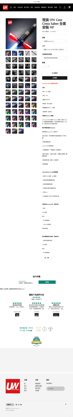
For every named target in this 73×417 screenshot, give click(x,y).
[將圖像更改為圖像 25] (34, 79)
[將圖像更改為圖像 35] (34, 92)
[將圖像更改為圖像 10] (34, 59)
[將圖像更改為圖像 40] (34, 98)
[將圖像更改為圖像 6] (8, 59)
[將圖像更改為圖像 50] (34, 111)
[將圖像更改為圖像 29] (27, 85)
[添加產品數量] (43, 66)
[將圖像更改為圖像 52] (14, 118)
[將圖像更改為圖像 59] (27, 124)
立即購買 (54, 78)
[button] (47, 282)
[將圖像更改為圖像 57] (14, 124)
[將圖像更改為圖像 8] (21, 59)
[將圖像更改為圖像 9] (27, 59)
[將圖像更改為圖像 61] (8, 131)
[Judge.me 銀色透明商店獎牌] (44, 329)
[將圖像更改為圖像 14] (27, 66)
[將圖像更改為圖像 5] (34, 53)
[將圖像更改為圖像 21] (8, 79)
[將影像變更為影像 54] (27, 118)
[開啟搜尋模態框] (60, 7)
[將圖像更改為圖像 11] (8, 66)
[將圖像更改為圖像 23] (21, 79)
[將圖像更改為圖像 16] (8, 72)
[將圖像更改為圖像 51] (8, 118)
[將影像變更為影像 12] (14, 66)
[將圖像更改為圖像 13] (21, 66)
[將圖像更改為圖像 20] (34, 72)
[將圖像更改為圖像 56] (8, 124)
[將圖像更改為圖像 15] (34, 66)
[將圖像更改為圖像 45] (34, 105)
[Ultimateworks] (5, 7)
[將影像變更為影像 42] (14, 105)
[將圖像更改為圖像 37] (14, 98)
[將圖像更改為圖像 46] (8, 111)
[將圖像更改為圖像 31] (8, 92)
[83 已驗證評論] (36, 347)
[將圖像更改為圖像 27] (14, 85)
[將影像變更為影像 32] (14, 92)
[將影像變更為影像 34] (27, 92)
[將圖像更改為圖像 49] (27, 111)
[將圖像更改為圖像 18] (21, 72)
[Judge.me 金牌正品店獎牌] (38, 329)
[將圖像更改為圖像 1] (8, 53)
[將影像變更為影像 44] (27, 105)
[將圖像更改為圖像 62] (14, 131)
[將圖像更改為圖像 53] (21, 118)
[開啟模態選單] (11, 7)
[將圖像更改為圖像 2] (14, 53)
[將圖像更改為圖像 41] (8, 105)
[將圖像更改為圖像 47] (14, 111)
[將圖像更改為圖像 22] (14, 79)
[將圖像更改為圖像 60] (34, 124)
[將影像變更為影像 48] (21, 111)
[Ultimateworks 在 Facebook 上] (16, 405)
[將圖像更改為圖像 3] (21, 53)
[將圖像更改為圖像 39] (27, 98)
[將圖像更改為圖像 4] (27, 53)
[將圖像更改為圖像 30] (34, 85)
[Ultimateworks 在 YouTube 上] (21, 405)
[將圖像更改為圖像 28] (21, 85)
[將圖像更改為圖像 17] (14, 72)
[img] (36, 297)
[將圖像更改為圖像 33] (21, 92)
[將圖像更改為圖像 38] (21, 98)
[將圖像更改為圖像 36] (8, 98)
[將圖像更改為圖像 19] (27, 72)
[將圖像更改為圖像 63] (21, 131)
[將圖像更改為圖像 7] (14, 59)
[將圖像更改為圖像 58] (21, 124)
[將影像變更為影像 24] (27, 79)
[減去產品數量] (48, 66)
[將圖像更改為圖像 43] (21, 105)
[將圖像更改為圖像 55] (34, 118)
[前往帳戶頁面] (65, 7)
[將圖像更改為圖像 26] (8, 85)
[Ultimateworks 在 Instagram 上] (19, 405)
